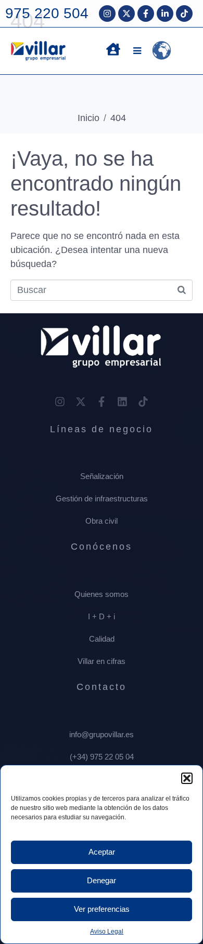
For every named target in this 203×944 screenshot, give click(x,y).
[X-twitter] (126, 13)
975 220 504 (46, 13)
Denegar (101, 880)
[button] (187, 778)
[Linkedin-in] (165, 13)
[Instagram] (107, 13)
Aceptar (101, 851)
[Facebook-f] (145, 13)
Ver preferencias (102, 909)
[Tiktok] (184, 13)
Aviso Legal (106, 931)
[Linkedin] (122, 401)
